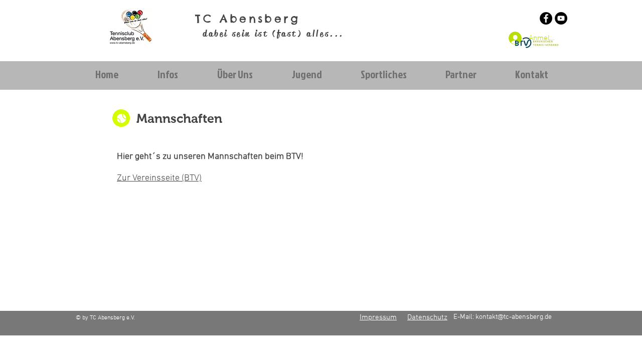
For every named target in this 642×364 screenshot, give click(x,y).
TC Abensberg (247, 19)
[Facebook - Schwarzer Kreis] (546, 18)
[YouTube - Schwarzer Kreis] (561, 18)
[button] (167, 74)
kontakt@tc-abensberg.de (513, 317)
